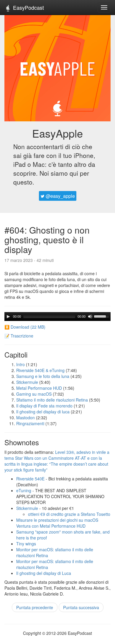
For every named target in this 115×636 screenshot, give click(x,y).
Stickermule (27, 382)
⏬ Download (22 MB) (24, 327)
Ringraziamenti (30, 423)
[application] (57, 316)
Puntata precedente (34, 607)
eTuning (23, 490)
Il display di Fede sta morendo (44, 406)
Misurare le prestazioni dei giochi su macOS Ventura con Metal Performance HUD (57, 523)
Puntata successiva (81, 607)
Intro (20, 364)
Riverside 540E (30, 479)
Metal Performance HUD (39, 388)
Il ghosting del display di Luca (43, 573)
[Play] (8, 316)
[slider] (102, 316)
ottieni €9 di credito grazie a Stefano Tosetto (69, 514)
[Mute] (90, 316)
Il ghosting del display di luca (43, 412)
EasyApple (57, 133)
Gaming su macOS (34, 394)
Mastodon (25, 417)
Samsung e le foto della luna (42, 376)
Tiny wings (26, 544)
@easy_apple (60, 196)
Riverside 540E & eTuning (40, 370)
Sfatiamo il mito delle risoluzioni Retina (52, 400)
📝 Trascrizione (18, 336)
